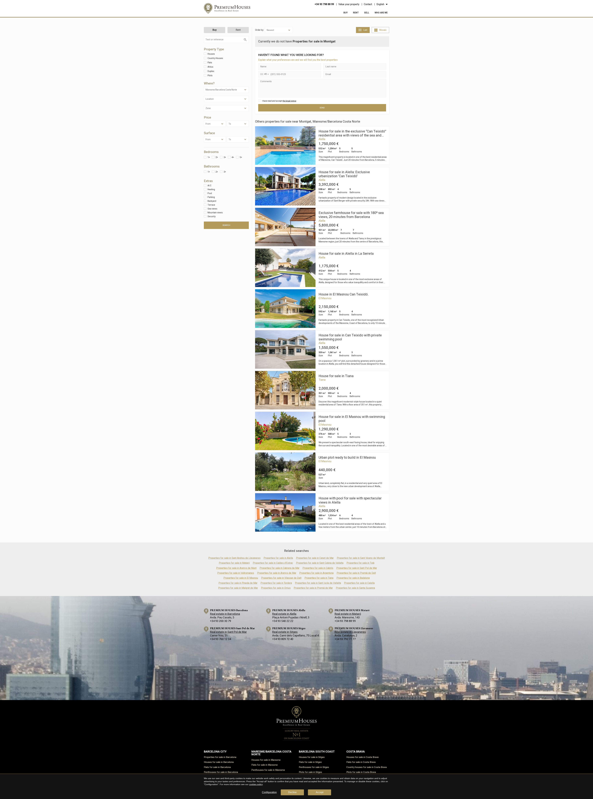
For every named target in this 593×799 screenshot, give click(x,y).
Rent (356, 12)
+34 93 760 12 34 (220, 639)
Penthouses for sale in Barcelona (221, 772)
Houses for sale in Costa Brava (362, 757)
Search (226, 225)
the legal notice (289, 100)
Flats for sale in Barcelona (217, 767)
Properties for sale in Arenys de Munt (236, 568)
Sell (366, 12)
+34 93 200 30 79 (220, 621)
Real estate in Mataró (348, 614)
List (365, 30)
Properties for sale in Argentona (316, 573)
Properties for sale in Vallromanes (235, 573)
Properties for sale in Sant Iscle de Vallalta (318, 583)
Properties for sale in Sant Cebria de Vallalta (319, 563)
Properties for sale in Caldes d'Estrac (273, 563)
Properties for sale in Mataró (234, 563)
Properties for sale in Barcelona (220, 757)
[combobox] (263, 74)
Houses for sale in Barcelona (219, 762)
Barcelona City (215, 752)
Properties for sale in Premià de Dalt (356, 573)
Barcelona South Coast (317, 752)
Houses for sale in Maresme (266, 760)
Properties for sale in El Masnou (240, 578)
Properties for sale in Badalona (353, 578)
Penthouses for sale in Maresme (268, 770)
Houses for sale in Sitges (312, 757)
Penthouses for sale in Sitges (314, 767)
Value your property (348, 4)
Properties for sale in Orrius (276, 588)
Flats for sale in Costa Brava (361, 762)
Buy (345, 12)
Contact (368, 4)
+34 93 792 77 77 (345, 639)
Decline (292, 792)
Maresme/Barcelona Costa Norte (271, 753)
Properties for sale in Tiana (319, 578)
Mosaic (383, 30)
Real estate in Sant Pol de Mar (228, 632)
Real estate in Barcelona (225, 614)
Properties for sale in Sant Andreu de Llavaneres (234, 558)
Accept (319, 792)
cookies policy (256, 784)
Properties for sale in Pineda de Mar (238, 583)
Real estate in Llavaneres (350, 632)
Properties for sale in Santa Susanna (355, 588)
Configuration (269, 792)
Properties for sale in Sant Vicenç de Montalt (361, 558)
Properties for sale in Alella (278, 558)
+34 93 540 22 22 (282, 621)
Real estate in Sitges (285, 632)
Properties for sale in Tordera (276, 583)
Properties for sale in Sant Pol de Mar (356, 568)
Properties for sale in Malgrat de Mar (238, 588)
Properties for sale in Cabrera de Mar (279, 568)
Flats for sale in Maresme (264, 765)
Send (322, 107)
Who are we (381, 12)
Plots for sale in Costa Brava (361, 772)
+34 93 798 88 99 (324, 4)
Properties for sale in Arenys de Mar (276, 573)
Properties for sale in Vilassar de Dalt (281, 578)
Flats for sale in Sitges (310, 762)
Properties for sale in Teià (360, 563)
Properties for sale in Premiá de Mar (313, 588)
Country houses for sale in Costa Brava (366, 767)
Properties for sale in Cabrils (318, 568)
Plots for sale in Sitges (310, 772)
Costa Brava (355, 752)
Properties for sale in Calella (359, 583)
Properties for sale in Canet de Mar (315, 558)
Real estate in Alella (284, 614)
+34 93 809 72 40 (282, 639)
